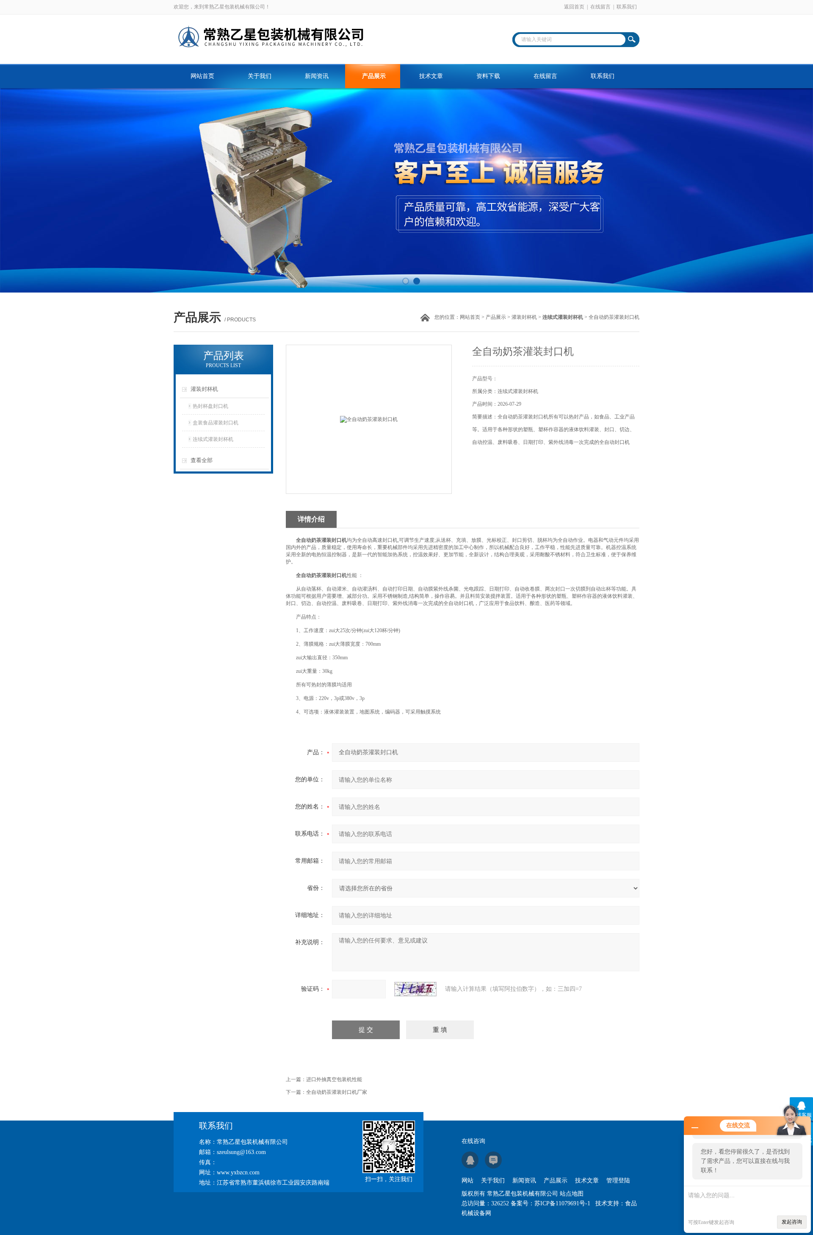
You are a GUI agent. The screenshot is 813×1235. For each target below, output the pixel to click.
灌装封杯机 (524, 317)
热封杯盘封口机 (210, 406)
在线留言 (600, 7)
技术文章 (431, 76)
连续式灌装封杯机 (213, 439)
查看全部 (202, 460)
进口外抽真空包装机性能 (334, 1079)
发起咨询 (792, 1222)
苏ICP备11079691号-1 (562, 1203)
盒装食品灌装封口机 (215, 423)
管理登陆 (618, 1180)
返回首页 (574, 7)
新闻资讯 (317, 76)
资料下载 (488, 76)
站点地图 (571, 1193)
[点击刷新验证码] (415, 989)
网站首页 (202, 76)
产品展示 (374, 76)
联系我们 (627, 7)
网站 (467, 1180)
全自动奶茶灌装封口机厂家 (336, 1092)
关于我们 (259, 76)
